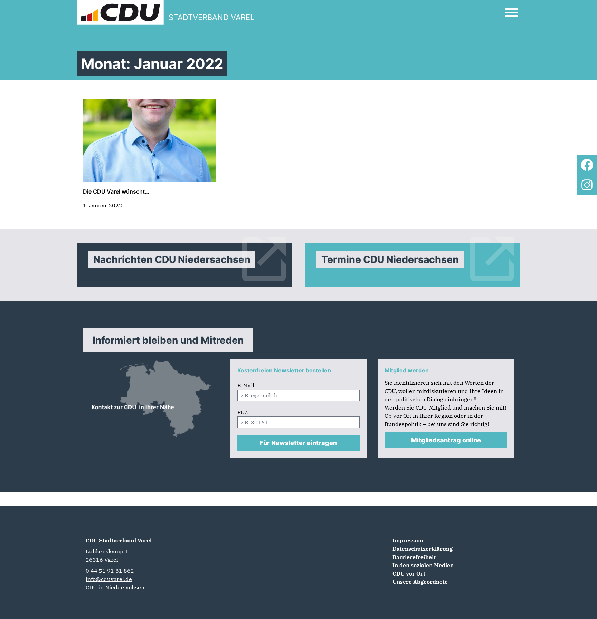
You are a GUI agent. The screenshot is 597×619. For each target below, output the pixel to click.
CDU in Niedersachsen (115, 587)
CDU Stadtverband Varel (119, 540)
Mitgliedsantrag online (446, 440)
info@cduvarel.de (109, 579)
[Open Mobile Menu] (511, 12)
